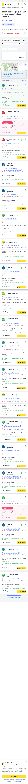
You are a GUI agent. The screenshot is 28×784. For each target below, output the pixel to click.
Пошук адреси (3, 33)
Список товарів (21, 4)
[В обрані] (25, 85)
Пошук (18, 4)
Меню (3, 4)
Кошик (25, 4)
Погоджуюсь (14, 776)
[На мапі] (25, 64)
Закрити (26, 761)
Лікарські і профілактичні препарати (15, 7)
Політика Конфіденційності (14, 781)
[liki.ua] (8, 4)
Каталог (3, 7)
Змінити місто (6, 76)
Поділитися (17, 24)
